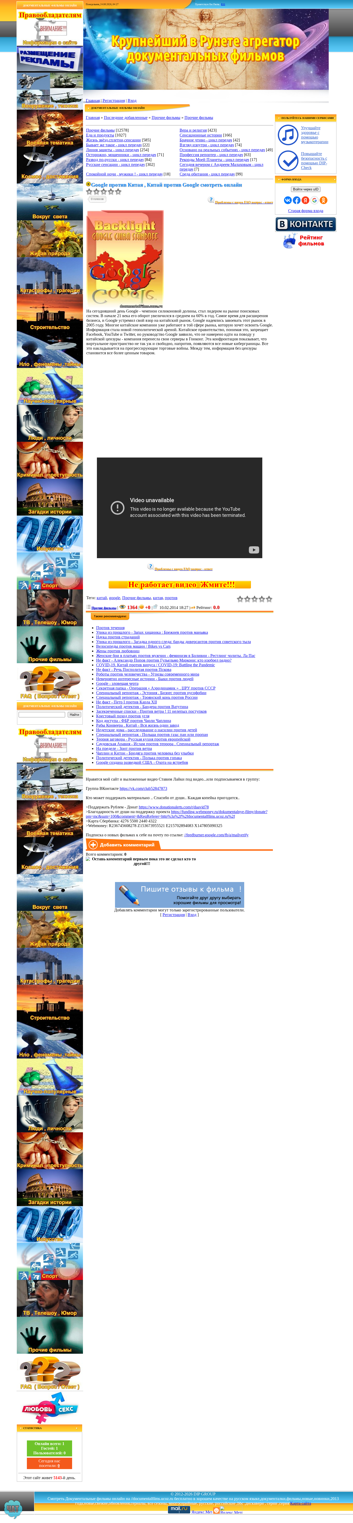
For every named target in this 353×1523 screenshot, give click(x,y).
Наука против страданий (118, 637)
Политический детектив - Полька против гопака (139, 758)
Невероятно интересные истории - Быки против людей (145, 679)
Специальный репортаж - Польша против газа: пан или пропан (152, 734)
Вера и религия (193, 130)
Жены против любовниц (118, 651)
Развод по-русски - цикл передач (115, 159)
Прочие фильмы (166, 117)
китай (102, 598)
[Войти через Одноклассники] (323, 200)
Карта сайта (300, 1503)
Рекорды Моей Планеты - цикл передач (214, 159)
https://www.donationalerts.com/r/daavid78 (174, 807)
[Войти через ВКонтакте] (288, 200)
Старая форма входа (305, 211)
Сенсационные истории (201, 135)
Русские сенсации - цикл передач (115, 164)
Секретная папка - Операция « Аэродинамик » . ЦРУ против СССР (156, 688)
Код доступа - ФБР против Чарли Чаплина (133, 720)
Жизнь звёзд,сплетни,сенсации (113, 140)
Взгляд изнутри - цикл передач (207, 145)
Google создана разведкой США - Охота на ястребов (142, 762)
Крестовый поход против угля (122, 716)
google (114, 598)
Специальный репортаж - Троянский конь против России (147, 697)
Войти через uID (305, 189)
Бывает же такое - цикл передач (114, 145)
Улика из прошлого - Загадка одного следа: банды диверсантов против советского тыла (173, 641)
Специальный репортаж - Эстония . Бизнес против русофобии (151, 693)
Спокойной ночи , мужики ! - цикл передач (124, 174)
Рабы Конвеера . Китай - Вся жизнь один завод (137, 725)
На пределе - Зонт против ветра (124, 748)
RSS (223, 4)
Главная (93, 100)
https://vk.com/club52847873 (143, 788)
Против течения (110, 628)
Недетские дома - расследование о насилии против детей (146, 730)
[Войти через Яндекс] (305, 200)
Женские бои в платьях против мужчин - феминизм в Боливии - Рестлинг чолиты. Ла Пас (175, 655)
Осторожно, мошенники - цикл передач (121, 155)
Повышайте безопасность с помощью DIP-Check (314, 160)
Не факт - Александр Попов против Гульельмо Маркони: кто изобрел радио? (164, 660)
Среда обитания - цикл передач (207, 174)
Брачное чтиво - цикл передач (206, 140)
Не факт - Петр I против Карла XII (126, 702)
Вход (132, 100)
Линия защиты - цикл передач (112, 150)
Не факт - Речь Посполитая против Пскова (133, 669)
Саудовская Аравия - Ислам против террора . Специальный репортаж (157, 744)
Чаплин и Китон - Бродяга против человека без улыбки (145, 753)
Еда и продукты (100, 135)
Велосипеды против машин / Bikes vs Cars (133, 646)
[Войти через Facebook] (297, 200)
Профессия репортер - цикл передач (211, 155)
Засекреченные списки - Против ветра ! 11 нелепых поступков (151, 711)
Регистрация (114, 100)
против (171, 598)
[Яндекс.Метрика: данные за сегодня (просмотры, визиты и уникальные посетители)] (231, 1510)
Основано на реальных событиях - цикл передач (222, 150)
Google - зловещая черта (117, 683)
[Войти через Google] (314, 200)
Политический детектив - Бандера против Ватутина (142, 706)
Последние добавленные (126, 117)
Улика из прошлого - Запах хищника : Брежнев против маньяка (152, 632)
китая (158, 598)
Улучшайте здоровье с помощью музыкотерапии (314, 135)
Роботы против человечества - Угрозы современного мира (147, 674)
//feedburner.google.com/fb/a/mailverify (216, 835)
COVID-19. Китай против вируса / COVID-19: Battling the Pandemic (155, 665)
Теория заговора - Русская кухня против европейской (143, 739)
